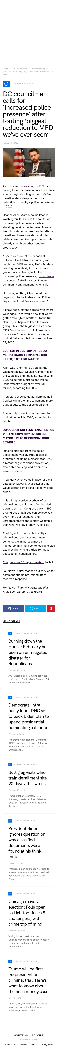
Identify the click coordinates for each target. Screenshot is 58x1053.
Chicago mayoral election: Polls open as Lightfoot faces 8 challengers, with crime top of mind (26, 913)
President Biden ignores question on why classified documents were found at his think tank (26, 843)
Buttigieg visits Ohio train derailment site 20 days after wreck (27, 778)
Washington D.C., (34, 186)
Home (5, 69)
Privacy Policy (47, 1045)
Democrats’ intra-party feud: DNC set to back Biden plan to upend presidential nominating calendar (28, 716)
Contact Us (10, 1045)
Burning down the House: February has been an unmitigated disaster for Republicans (28, 652)
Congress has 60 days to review (23, 562)
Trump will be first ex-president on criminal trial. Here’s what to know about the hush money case (28, 980)
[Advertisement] (29, 29)
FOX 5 (33, 388)
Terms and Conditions (27, 1045)
